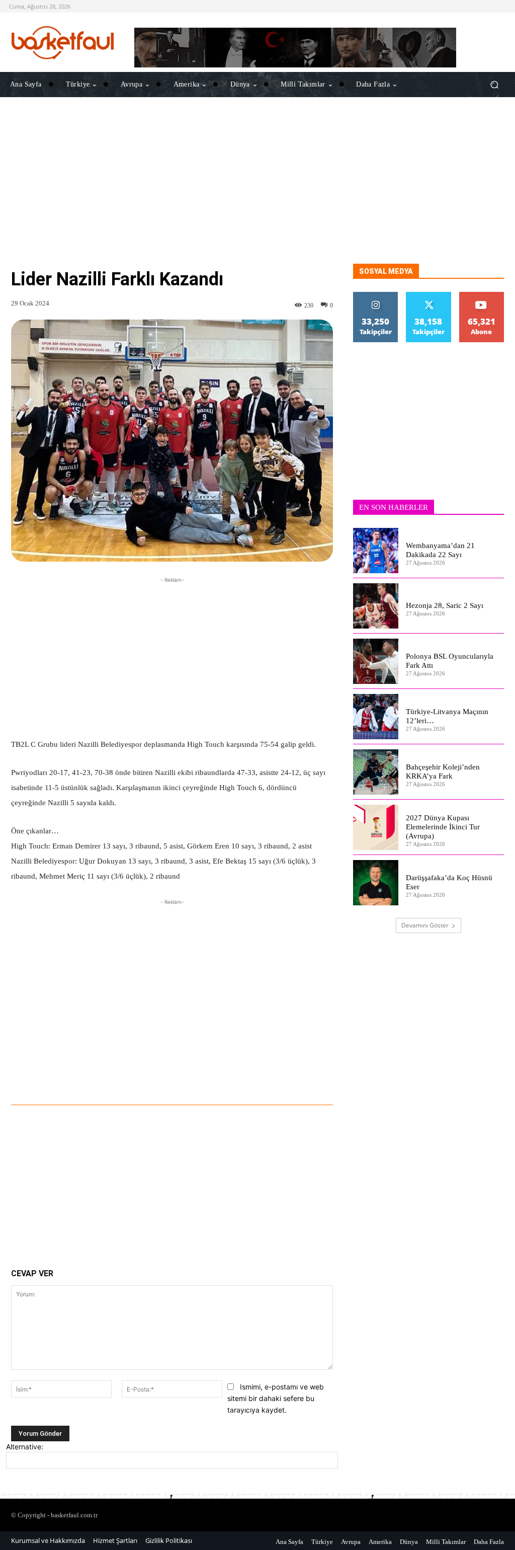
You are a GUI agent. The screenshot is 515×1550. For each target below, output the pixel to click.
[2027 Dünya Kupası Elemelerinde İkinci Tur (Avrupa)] (375, 827)
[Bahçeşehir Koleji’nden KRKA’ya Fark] (375, 772)
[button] (494, 85)
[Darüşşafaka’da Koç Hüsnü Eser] (375, 882)
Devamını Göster (425, 925)
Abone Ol (481, 295)
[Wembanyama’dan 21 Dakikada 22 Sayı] (375, 550)
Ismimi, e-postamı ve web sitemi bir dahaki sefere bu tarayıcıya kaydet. (275, 1398)
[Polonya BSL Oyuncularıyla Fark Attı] (375, 661)
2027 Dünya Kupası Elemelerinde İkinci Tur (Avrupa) (443, 827)
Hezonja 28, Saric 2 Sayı (444, 605)
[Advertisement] (257, 193)
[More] (311, 1077)
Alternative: (24, 1446)
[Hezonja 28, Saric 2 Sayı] (375, 606)
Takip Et (375, 295)
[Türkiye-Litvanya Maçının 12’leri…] (375, 716)
